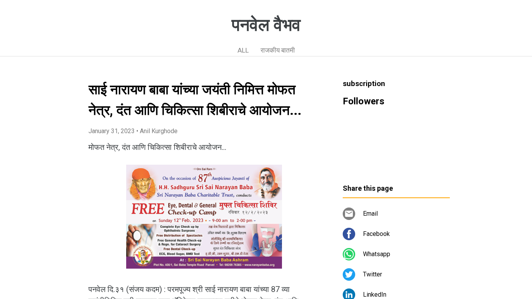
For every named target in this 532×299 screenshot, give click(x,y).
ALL (243, 50)
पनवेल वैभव (266, 25)
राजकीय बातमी (278, 50)
